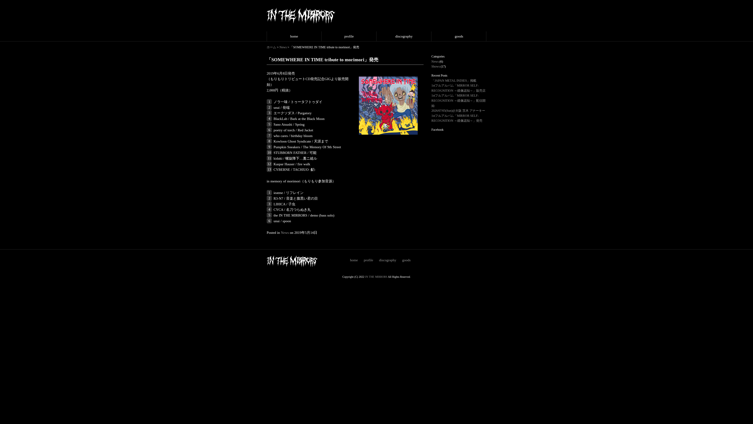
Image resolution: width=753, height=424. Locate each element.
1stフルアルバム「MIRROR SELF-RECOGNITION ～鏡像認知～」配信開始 (458, 100)
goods (459, 36)
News (283, 47)
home (294, 36)
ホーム (271, 47)
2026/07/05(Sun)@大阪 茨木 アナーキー (458, 110)
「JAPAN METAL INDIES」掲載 (453, 80)
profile (349, 36)
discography (404, 36)
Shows (435, 66)
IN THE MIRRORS (376, 276)
